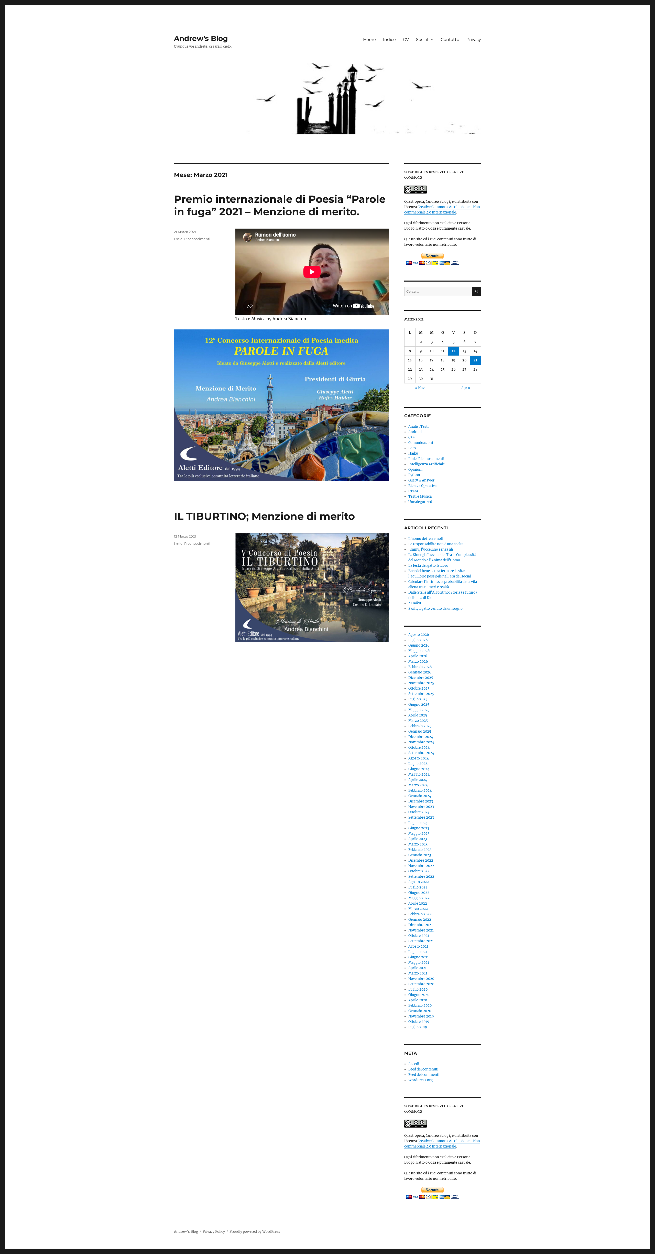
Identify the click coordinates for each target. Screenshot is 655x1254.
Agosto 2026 (418, 635)
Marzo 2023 (418, 844)
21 (475, 360)
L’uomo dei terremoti (425, 539)
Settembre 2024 (421, 753)
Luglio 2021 (417, 952)
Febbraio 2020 (420, 1005)
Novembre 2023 (421, 807)
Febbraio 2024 (420, 790)
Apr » (465, 388)
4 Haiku (414, 603)
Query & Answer (421, 480)
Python (414, 475)
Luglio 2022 (418, 887)
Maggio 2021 (418, 962)
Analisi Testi (418, 426)
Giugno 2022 (418, 893)
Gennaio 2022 (419, 919)
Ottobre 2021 (418, 936)
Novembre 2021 (421, 930)
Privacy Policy (214, 1231)
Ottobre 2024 (419, 747)
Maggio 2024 (419, 774)
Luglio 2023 (417, 823)
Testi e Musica (420, 496)
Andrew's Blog (201, 38)
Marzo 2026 (418, 661)
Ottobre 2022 (419, 871)
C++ (411, 437)
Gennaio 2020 (419, 1011)
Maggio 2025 (419, 710)
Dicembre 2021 (420, 925)
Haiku (413, 453)
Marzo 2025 (418, 721)
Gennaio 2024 (419, 796)
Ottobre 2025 (419, 688)
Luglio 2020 (418, 989)
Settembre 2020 (421, 984)
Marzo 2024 (418, 785)
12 (453, 351)
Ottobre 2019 (418, 1022)
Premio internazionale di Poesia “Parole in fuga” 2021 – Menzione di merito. (280, 205)
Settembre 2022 (421, 876)
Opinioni (415, 469)
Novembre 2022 (421, 866)
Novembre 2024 (421, 742)
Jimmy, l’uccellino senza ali (430, 549)
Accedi (413, 1064)
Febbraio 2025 (420, 726)
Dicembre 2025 (420, 678)
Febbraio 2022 (420, 914)
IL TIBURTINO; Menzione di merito (264, 516)
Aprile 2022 (417, 903)
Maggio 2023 (418, 833)
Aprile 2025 (417, 715)
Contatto (450, 39)
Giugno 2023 (418, 828)
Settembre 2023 (421, 817)
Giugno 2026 (419, 645)
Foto (412, 448)
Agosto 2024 (418, 758)
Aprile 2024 (417, 780)
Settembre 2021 (421, 941)
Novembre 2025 (421, 683)
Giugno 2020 (418, 995)
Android (415, 432)
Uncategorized (420, 502)
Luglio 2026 (418, 640)
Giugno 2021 (418, 957)
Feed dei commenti (423, 1075)
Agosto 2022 (418, 882)
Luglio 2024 (418, 764)
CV (406, 39)
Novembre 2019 (421, 1016)
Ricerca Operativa (422, 486)
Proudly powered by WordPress (255, 1231)
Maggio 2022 (419, 898)
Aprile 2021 (417, 968)
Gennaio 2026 (419, 672)
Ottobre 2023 (418, 812)
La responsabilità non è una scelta (435, 544)
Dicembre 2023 (420, 801)
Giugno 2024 (418, 769)
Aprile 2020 (417, 1000)
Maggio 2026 (419, 651)
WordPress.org (420, 1080)
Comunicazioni (420, 443)
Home (369, 39)
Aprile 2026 (417, 656)
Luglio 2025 (418, 699)
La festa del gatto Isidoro (428, 565)
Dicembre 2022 (420, 860)
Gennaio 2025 (419, 731)
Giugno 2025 (418, 704)
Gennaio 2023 (419, 855)
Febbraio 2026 (420, 667)
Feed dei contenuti (423, 1069)
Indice (389, 39)
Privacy (473, 39)
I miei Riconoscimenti (192, 239)
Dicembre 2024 (420, 737)
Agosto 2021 (418, 946)
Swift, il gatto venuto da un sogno (435, 608)
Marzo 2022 (418, 909)
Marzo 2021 (417, 973)
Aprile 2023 (417, 839)
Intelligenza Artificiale (426, 464)
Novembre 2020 (421, 979)
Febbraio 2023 (419, 850)
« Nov (419, 388)
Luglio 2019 (417, 1027)
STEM (413, 491)
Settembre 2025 (421, 694)
